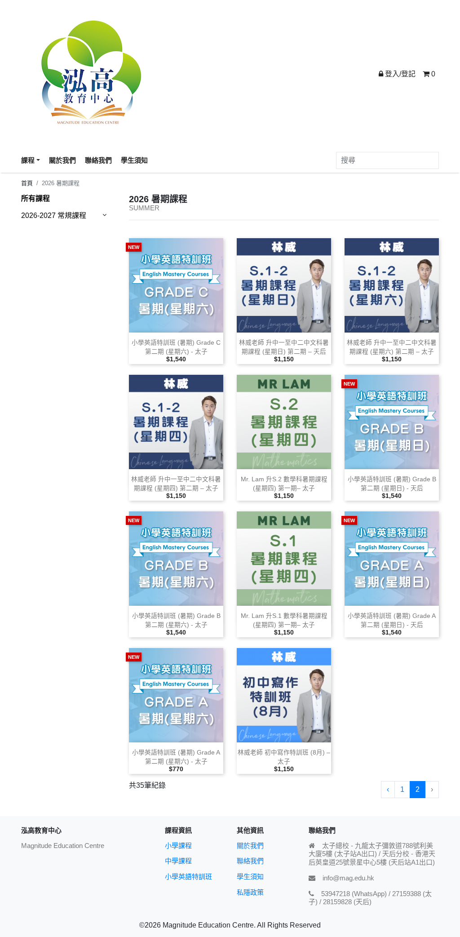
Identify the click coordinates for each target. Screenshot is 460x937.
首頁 (27, 183)
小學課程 (178, 845)
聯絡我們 (250, 861)
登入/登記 (399, 74)
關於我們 (250, 845)
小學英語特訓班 (188, 876)
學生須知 (250, 876)
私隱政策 (250, 892)
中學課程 (178, 861)
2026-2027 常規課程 (53, 215)
